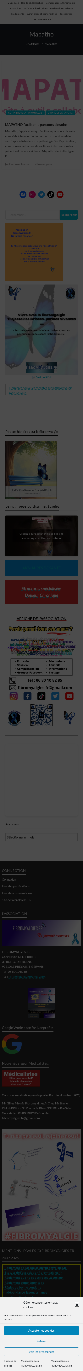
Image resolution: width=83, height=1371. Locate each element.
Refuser (41, 1341)
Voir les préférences (41, 1351)
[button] (77, 1305)
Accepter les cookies (41, 1330)
